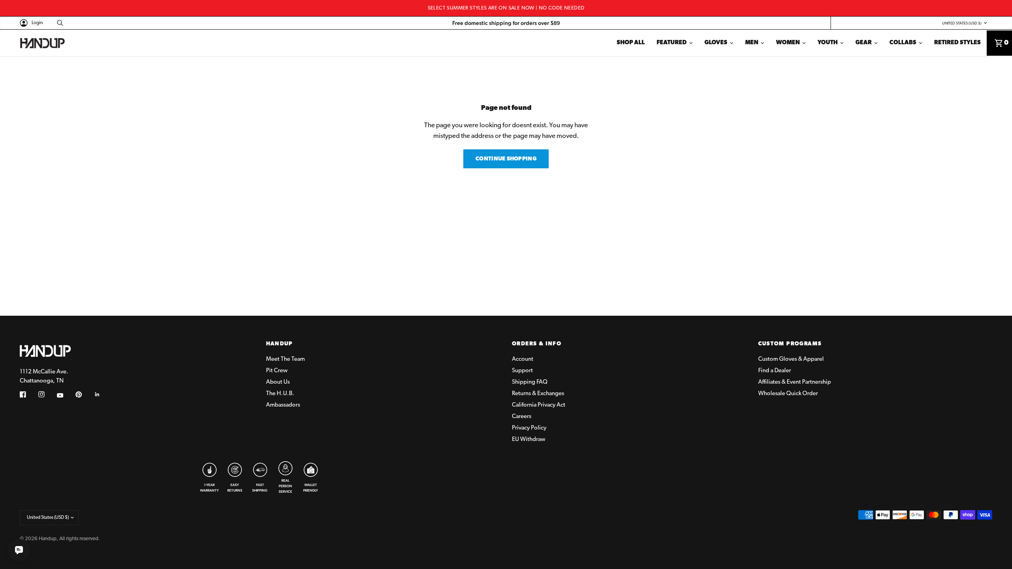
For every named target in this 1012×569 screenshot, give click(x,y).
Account (522, 359)
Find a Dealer (774, 371)
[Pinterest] (84, 394)
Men (751, 43)
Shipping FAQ (530, 382)
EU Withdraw (528, 440)
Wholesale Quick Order (788, 394)
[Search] (58, 23)
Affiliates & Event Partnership (794, 382)
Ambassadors (283, 405)
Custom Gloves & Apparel (791, 359)
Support (522, 371)
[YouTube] (65, 395)
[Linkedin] (102, 394)
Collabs (902, 43)
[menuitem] (631, 43)
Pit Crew (276, 371)
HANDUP (279, 344)
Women (788, 43)
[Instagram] (47, 394)
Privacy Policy (529, 428)
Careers (521, 417)
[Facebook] (28, 394)
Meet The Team (285, 359)
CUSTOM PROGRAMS (790, 344)
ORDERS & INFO (536, 344)
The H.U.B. (280, 394)
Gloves (715, 43)
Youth (828, 43)
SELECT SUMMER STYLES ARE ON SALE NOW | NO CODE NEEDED (506, 8)
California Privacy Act (538, 405)
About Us (278, 382)
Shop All (631, 43)
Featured (672, 43)
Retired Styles (957, 43)
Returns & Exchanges (538, 394)
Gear (863, 43)
